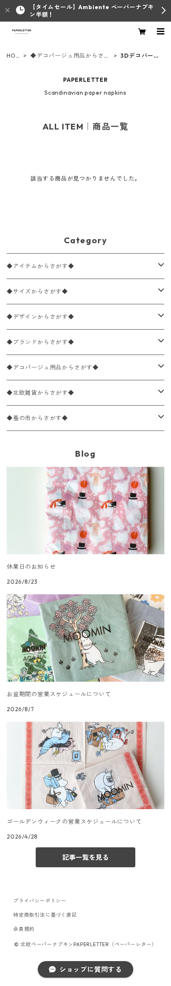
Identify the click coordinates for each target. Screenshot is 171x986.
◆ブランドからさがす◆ (40, 342)
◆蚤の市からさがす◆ (37, 418)
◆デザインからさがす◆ (40, 317)
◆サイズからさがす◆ (37, 291)
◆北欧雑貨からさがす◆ (40, 392)
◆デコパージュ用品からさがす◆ (70, 56)
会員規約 (23, 929)
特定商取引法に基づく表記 (45, 915)
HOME (13, 56)
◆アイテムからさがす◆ (40, 266)
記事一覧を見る (85, 857)
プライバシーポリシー (39, 901)
